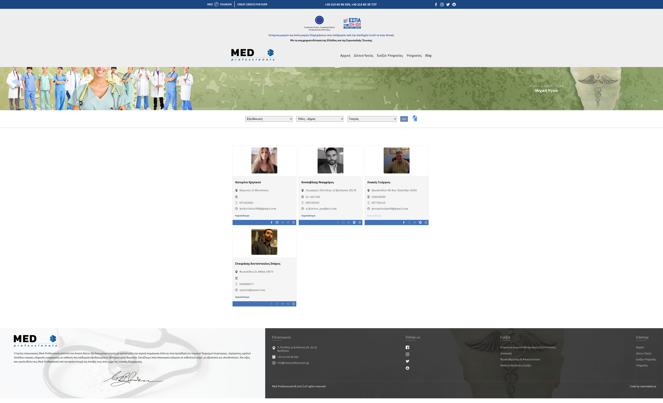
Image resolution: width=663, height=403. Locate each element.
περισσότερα (242, 216)
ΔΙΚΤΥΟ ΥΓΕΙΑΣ (554, 86)
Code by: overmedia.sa (643, 386)
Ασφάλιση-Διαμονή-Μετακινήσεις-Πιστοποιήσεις (528, 347)
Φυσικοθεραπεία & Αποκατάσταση (520, 359)
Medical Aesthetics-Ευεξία (515, 365)
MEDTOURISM (219, 4)
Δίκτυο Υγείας (363, 55)
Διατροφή (506, 353)
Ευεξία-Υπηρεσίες (390, 55)
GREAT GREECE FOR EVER (252, 4)
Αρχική (345, 55)
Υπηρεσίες (414, 55)
